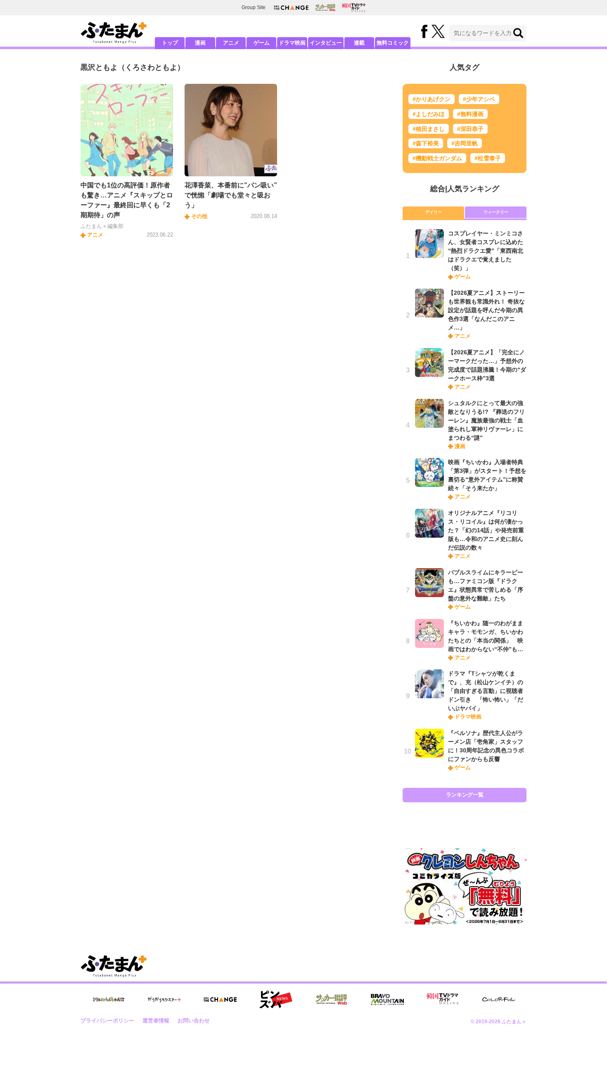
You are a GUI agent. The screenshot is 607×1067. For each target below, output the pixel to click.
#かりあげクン (432, 99)
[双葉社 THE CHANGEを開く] (291, 7)
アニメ (231, 43)
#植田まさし (429, 129)
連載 (359, 43)
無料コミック (393, 43)
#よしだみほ (429, 114)
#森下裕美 (426, 143)
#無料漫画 (470, 114)
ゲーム (262, 43)
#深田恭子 (470, 129)
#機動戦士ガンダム (437, 158)
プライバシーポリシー (107, 1020)
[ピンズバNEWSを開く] (275, 1000)
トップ (170, 43)
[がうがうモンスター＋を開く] (164, 999)
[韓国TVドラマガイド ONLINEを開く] (353, 7)
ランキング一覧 (465, 795)
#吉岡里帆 (464, 143)
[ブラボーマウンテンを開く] (387, 999)
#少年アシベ (479, 99)
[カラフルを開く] (498, 999)
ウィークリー (496, 212)
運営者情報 (155, 1020)
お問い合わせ (194, 1020)
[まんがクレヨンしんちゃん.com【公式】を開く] (108, 999)
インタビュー (326, 43)
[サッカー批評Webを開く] (325, 7)
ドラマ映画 (292, 43)
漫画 (200, 43)
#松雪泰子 (487, 158)
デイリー (433, 212)
